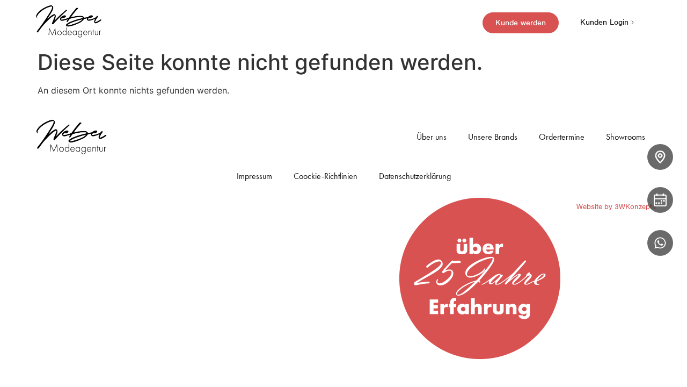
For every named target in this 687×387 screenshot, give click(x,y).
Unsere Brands (492, 136)
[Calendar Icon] (660, 200)
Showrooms (625, 136)
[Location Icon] (660, 157)
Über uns (431, 136)
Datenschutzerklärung (415, 176)
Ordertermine (561, 136)
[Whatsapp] (660, 243)
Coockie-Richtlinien (325, 176)
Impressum (254, 176)
